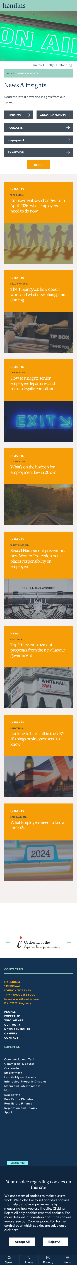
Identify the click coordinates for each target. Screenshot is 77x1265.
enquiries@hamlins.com (23, 999)
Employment (13, 1072)
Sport (8, 1112)
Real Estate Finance (18, 1103)
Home (10, 73)
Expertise (12, 1016)
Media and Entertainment (22, 1086)
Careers (11, 1033)
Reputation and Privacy (20, 1108)
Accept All (22, 1242)
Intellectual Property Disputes (25, 1081)
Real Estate (12, 1094)
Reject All (55, 1242)
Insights (14, 115)
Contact (11, 1037)
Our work (12, 1024)
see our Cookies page (32, 1221)
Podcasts (15, 127)
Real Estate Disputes (18, 1099)
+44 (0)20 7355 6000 (21, 994)
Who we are (14, 1020)
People (10, 1011)
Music (8, 1090)
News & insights (17, 1029)
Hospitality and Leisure (20, 1077)
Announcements (53, 115)
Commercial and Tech (19, 1059)
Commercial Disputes (19, 1063)
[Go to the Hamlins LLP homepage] (38, 5)
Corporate (11, 1068)
